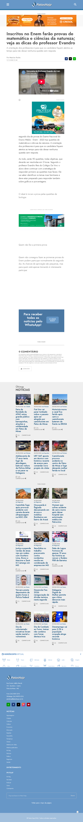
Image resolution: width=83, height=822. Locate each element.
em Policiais (45, 407)
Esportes (9, 733)
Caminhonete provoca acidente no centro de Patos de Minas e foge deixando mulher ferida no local (59, 463)
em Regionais (19, 502)
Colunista (9, 721)
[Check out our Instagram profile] (23, 704)
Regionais (9, 759)
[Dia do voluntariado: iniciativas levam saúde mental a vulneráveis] (23, 616)
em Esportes (45, 453)
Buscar (73, 796)
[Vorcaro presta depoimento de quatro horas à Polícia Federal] (23, 580)
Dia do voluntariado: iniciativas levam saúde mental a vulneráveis (23, 631)
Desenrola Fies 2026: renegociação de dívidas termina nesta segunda (41, 595)
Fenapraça (10, 739)
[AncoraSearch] (75, 4)
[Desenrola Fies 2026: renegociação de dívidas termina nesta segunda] (41, 580)
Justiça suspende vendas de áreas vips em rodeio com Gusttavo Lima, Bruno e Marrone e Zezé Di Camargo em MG (23, 557)
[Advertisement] (41, 817)
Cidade (9, 718)
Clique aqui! (52, 320)
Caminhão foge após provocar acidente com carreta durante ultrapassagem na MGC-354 (23, 511)
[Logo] (41, 4)
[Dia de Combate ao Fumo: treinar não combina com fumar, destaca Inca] (41, 616)
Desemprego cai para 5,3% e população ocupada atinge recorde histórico (59, 632)
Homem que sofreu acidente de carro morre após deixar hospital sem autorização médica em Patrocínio (59, 513)
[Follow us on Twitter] (18, 704)
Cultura (9, 724)
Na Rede (9, 780)
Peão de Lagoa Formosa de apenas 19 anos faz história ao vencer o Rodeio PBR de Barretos (59, 554)
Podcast (9, 783)
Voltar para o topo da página (41, 803)
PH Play (9, 750)
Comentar (26, 369)
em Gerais (27, 587)
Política (9, 756)
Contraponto (10, 788)
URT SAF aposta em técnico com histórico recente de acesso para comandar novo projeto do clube (41, 462)
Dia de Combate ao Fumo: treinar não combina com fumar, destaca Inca (41, 631)
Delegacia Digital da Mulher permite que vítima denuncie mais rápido (59, 596)
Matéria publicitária (12, 748)
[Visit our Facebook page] (13, 704)
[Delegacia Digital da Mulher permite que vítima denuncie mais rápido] (59, 580)
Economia (9, 727)
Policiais (9, 753)
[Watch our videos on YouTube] (28, 704)
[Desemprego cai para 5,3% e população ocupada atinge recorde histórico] (59, 616)
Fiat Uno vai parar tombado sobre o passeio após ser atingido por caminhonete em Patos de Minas (41, 416)
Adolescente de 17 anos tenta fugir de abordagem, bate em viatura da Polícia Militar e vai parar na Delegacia (23, 464)
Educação (9, 730)
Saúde (8, 762)
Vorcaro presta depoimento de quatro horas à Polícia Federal (23, 594)
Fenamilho (9, 736)
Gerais (8, 742)
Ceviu (8, 785)
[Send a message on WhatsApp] (8, 704)
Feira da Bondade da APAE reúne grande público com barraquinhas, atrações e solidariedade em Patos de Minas (22, 420)
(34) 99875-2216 (18, 696)
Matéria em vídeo (12, 745)
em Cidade (27, 407)
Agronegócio (10, 715)
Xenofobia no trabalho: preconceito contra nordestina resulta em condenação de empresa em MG (41, 557)
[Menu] (8, 4)
